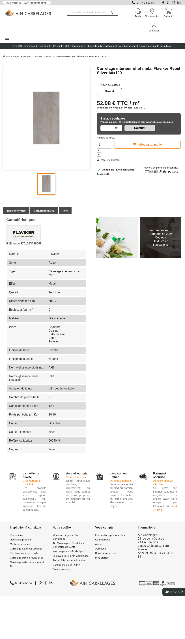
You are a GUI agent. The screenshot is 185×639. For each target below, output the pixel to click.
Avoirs (98, 544)
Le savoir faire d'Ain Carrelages (71, 555)
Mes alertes (102, 557)
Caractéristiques (44, 210)
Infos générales (16, 210)
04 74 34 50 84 (145, 2)
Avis (65, 210)
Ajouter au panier (147, 144)
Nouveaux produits (20, 539)
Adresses (100, 548)
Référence (13, 243)
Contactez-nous (62, 569)
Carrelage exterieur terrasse (26, 548)
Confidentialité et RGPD (66, 564)
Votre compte (104, 527)
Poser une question (110, 160)
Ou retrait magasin (121, 480)
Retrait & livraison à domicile (69, 560)
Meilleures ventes (20, 544)
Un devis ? (174, 592)
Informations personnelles (110, 535)
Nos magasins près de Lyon (68, 551)
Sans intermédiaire (77, 477)
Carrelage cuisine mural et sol (27, 557)
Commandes (102, 539)
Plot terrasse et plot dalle (24, 553)
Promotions (16, 535)
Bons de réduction (105, 553)
